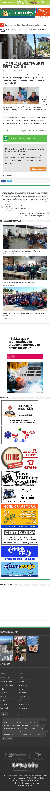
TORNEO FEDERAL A (9, 735)
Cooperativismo (6, 681)
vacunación (28, 722)
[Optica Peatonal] (19, 495)
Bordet (27, 728)
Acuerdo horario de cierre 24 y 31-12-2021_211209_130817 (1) (24, 131)
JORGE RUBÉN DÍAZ (17, 722)
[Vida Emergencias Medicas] (19, 435)
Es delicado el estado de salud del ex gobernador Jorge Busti (32, 214)
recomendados (27, 725)
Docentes (23, 732)
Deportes (3, 693)
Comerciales (4, 677)
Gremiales (22, 670)
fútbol (30, 732)
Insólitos (22, 677)
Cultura (2, 689)
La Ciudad (9, 29)
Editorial (3, 697)
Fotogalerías (4, 708)
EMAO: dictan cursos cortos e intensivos (19, 282)
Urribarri (40, 728)
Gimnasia (20, 719)
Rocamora (6, 722)
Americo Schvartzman (9, 719)
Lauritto (15, 732)
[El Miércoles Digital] (25, 12)
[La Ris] (19, 458)
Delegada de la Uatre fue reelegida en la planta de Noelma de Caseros (17, 207)
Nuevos (12, 714)
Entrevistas (4, 704)
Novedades (23, 693)
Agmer (35, 719)
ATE (43, 725)
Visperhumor (23, 708)
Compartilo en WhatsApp (23, 138)
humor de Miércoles (9, 728)
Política (21, 700)
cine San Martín (7, 738)
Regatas (36, 732)
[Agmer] (19, 413)
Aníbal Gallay (16, 725)
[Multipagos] (19, 569)
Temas (4, 714)
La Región (22, 689)
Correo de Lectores (7, 685)
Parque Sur (37, 725)
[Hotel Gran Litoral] (19, 516)
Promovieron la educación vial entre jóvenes (21, 251)
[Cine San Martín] (19, 478)
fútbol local (41, 735)
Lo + (19, 714)
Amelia (2, 674)
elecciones (43, 732)
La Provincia (23, 685)
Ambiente (3, 670)
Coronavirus (42, 719)
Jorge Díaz (20, 728)
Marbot (34, 728)
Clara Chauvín (7, 732)
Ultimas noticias (24, 704)
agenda (36, 722)
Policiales (22, 697)
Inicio (2, 29)
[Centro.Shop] (19, 537)
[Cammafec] (19, 553)
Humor (21, 674)
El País (2, 700)
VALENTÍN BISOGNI (22, 735)
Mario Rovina (7, 725)
